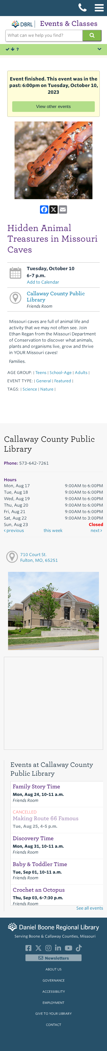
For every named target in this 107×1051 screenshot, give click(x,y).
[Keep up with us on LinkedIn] (58, 949)
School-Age (61, 372)
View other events (53, 106)
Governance (54, 980)
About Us (53, 969)
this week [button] (53, 530)
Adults (81, 372)
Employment (53, 1003)
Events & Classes (69, 23)
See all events (89, 908)
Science (30, 389)
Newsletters (57, 958)
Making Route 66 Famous (45, 818)
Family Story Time (36, 786)
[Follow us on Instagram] (48, 949)
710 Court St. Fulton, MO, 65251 (39, 557)
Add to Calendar (43, 282)
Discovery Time (33, 838)
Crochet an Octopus (39, 890)
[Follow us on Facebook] (28, 949)
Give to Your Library (53, 1014)
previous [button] (14, 530)
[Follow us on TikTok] (79, 949)
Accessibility (53, 992)
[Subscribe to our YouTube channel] (68, 949)
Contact (53, 1025)
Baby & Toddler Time (40, 864)
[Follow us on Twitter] (38, 949)
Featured (62, 380)
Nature (47, 389)
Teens (40, 372)
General (43, 380)
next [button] (96, 530)
